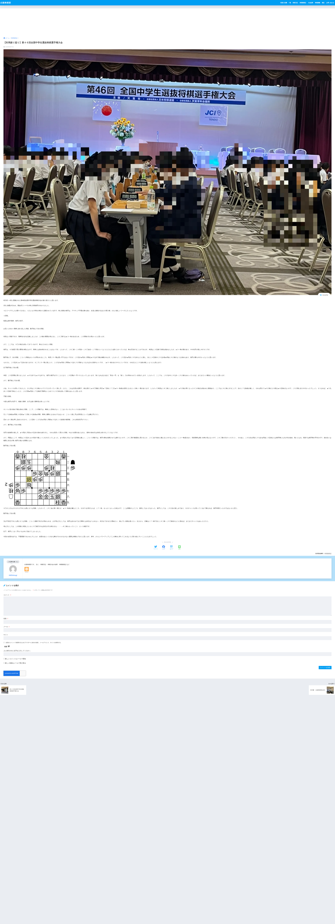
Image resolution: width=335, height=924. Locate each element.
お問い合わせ (330, 2)
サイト (5, 635)
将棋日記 (295, 2)
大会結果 (310, 2)
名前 (5, 618)
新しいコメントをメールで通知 (15, 659)
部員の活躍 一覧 (285, 2)
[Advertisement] (167, 21)
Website (26, 572)
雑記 (323, 2)
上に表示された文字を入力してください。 (17, 651)
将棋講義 (317, 2)
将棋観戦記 (303, 2)
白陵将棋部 (5, 3)
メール (6, 627)
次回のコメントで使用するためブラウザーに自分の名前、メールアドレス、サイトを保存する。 (34, 642)
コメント (7, 595)
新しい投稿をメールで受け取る (15, 663)
